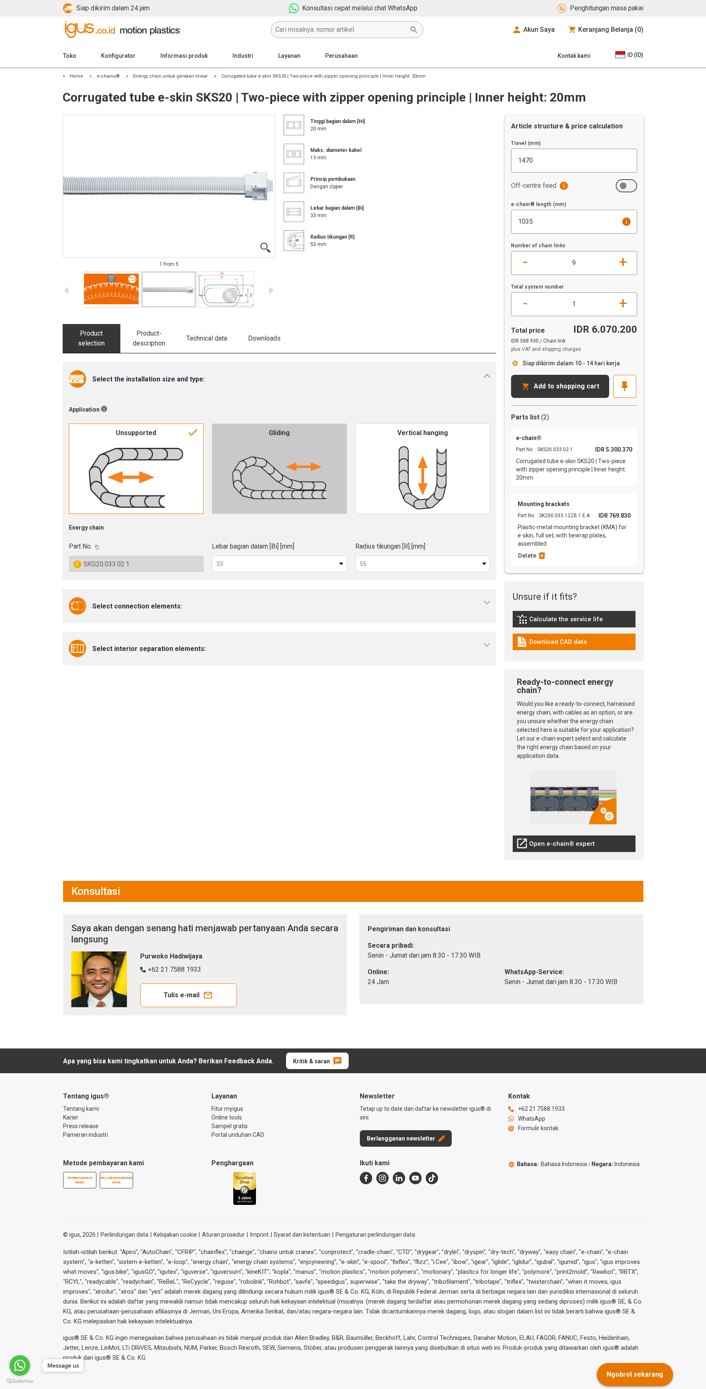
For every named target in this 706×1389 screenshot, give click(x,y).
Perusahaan (341, 55)
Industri (242, 55)
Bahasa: (552, 1164)
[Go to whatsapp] (19, 1365)
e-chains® (108, 76)
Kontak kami (574, 55)
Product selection (91, 338)
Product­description (149, 338)
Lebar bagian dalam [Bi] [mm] (253, 546)
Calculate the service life (561, 621)
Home (76, 76)
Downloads (264, 338)
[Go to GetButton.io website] (20, 1381)
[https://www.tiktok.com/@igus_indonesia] (432, 1178)
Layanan (289, 55)
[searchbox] (340, 30)
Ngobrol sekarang (635, 1374)
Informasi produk (184, 55)
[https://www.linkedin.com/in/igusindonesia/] (399, 1178)
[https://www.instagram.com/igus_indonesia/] (382, 1178)
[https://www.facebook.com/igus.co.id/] (366, 1178)
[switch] (626, 185)
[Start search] (414, 30)
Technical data (206, 338)
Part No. (80, 546)
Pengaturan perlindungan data (375, 1234)
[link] (574, 622)
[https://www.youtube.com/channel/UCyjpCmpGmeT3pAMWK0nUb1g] (415, 1178)
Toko (69, 55)
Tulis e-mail (181, 995)
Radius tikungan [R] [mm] (390, 546)
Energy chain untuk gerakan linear (170, 76)
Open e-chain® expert (555, 846)
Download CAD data (551, 644)
